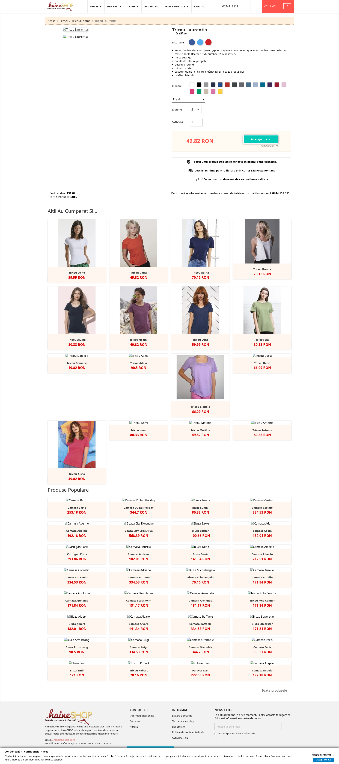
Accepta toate (323, 759)
